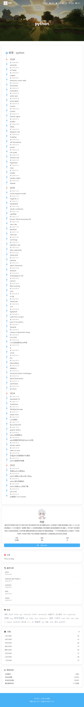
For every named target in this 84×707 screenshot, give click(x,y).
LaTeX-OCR (14, 255)
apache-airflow (15, 430)
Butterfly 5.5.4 (49, 701)
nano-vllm (13, 224)
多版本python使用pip (17, 471)
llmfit (6, 591)
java (11, 614)
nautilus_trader (15, 178)
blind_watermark (16, 250)
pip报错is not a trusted (18, 497)
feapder (12, 183)
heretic (12, 147)
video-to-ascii (15, 450)
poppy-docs (14, 414)
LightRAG (13, 214)
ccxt (11, 307)
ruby (72, 618)
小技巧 (57, 618)
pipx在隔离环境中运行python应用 (21, 440)
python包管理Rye (16, 435)
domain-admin (15, 445)
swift (51, 622)
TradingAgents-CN (16, 276)
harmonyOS (42, 614)
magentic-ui (14, 199)
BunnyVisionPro (15, 425)
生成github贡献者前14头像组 (20, 456)
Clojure (9, 622)
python (62, 622)
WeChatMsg (14, 363)
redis (31, 618)
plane (7, 572)
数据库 (38, 622)
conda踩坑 (13, 420)
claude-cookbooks (16, 209)
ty (10, 348)
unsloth (12, 111)
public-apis (14, 96)
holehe (7, 598)
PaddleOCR (14, 204)
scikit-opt (13, 235)
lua (43, 622)
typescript (71, 614)
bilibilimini (13, 368)
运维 (51, 618)
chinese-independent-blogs (20, 332)
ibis (11, 358)
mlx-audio (13, 152)
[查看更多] (79, 632)
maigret (12, 75)
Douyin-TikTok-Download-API (20, 219)
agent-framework (16, 265)
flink (68, 618)
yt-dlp (12, 296)
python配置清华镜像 (17, 461)
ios (27, 618)
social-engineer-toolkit (18, 194)
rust (63, 618)
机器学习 (51, 614)
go (21, 614)
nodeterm (8, 585)
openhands (14, 384)
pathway (13, 260)
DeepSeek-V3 (15, 399)
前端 (6, 618)
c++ (29, 622)
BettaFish (13, 229)
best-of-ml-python (16, 322)
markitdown (14, 404)
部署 (5, 614)
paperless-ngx (15, 245)
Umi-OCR (13, 337)
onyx (11, 291)
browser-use (14, 158)
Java (36, 618)
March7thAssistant (16, 378)
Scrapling (13, 137)
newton (12, 106)
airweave (13, 271)
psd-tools (13, 492)
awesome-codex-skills (18, 80)
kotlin (34, 614)
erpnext (12, 281)
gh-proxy (13, 389)
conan (12, 353)
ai (32, 622)
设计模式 (59, 614)
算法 (56, 622)
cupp (12, 168)
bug (11, 618)
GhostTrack (14, 86)
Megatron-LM (15, 132)
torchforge (13, 240)
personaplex (14, 101)
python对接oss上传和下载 (19, 486)
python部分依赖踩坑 (17, 481)
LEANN (12, 173)
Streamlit (13, 327)
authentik (13, 65)
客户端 (24, 622)
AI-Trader (13, 70)
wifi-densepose (15, 142)
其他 (46, 622)
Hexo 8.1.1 (36, 701)
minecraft (27, 614)
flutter (16, 614)
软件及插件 (19, 618)
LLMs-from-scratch (17, 317)
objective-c (43, 618)
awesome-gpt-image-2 (12, 579)
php (77, 618)
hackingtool (14, 91)
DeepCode (14, 301)
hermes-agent (15, 116)
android (16, 622)
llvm (64, 614)
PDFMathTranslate (16, 409)
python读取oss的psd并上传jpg (21, 476)
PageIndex (14, 163)
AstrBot (12, 122)
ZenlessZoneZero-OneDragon (20, 373)
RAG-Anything (15, 286)
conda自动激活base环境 (18, 343)
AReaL (12, 127)
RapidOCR (13, 312)
